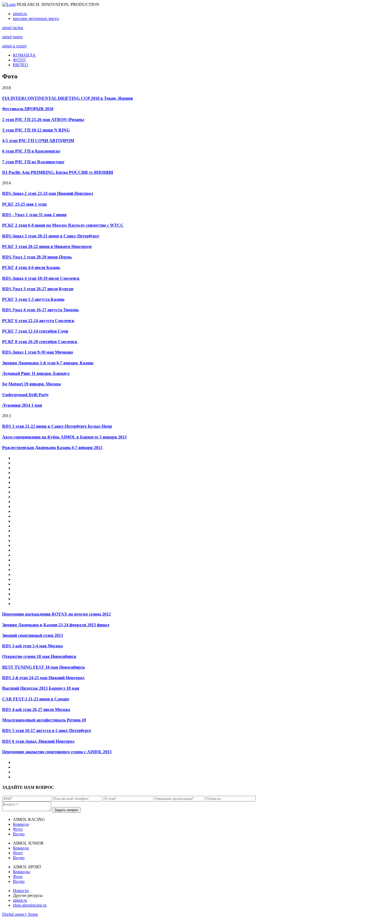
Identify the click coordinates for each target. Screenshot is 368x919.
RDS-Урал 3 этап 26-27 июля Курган (37, 288)
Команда (21, 824)
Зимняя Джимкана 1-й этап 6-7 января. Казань (47, 363)
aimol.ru (20, 13)
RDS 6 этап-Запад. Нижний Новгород (38, 741)
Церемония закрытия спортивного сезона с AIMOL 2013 (57, 751)
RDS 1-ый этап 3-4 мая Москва (32, 646)
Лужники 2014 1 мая (22, 405)
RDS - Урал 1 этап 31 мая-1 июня (34, 214)
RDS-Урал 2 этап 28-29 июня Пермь (37, 257)
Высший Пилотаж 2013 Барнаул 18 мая (40, 688)
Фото (18, 829)
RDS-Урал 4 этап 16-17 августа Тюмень (40, 310)
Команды (21, 871)
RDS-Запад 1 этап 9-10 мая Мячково (37, 352)
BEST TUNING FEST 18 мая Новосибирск (43, 667)
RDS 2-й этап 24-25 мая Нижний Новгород (43, 677)
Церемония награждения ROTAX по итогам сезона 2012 (56, 614)
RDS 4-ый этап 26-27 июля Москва (36, 709)
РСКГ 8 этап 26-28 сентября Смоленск (39, 341)
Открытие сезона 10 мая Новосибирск (39, 656)
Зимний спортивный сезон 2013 (32, 635)
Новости (21, 890)
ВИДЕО (20, 65)
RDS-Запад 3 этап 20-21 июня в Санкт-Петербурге (50, 236)
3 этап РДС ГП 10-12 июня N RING (36, 130)
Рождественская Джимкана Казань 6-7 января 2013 (52, 447)
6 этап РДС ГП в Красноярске (31, 151)
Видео (19, 834)
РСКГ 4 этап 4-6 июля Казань (31, 267)
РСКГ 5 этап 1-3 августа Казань (33, 299)
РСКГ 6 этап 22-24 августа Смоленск (38, 320)
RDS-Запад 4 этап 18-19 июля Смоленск (40, 278)
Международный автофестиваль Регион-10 (44, 720)
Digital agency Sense (20, 914)
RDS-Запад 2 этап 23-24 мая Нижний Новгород (47, 193)
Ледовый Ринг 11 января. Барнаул (36, 373)
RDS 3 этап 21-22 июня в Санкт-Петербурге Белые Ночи (57, 426)
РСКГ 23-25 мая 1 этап (24, 204)
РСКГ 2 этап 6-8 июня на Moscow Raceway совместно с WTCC (63, 225)
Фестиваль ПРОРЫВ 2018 (27, 108)
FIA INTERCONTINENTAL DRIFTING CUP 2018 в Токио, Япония (67, 98)
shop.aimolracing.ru (30, 905)
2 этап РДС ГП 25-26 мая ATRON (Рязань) (43, 119)
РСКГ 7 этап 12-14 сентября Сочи (35, 331)
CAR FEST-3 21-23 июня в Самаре (35, 699)
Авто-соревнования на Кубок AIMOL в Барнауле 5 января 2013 (64, 437)
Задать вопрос (66, 810)
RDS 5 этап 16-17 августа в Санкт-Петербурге (46, 730)
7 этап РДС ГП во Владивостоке (33, 162)
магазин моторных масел (36, 18)
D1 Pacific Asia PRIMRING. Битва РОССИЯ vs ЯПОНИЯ (57, 172)
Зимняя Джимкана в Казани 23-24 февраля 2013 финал (55, 625)
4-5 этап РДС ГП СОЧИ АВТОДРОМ (38, 140)
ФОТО (19, 60)
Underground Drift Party (25, 394)
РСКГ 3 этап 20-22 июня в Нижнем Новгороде (47, 246)
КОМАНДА (24, 55)
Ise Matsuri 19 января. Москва (31, 384)
